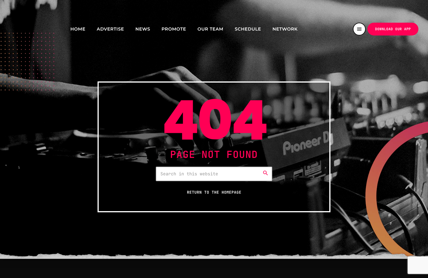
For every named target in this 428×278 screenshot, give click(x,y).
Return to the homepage (214, 192)
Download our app (393, 29)
